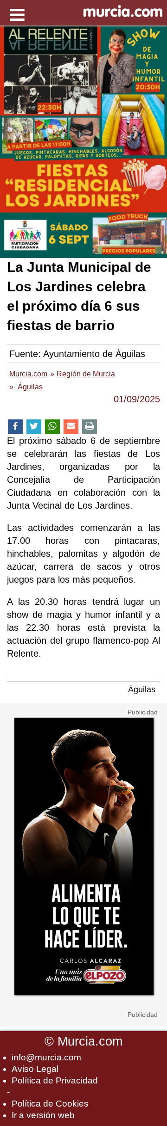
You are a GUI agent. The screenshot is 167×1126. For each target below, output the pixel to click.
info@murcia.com (46, 1057)
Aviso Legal (35, 1069)
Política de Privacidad (55, 1080)
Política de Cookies (50, 1103)
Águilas (141, 689)
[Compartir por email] (71, 426)
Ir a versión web (43, 1115)
